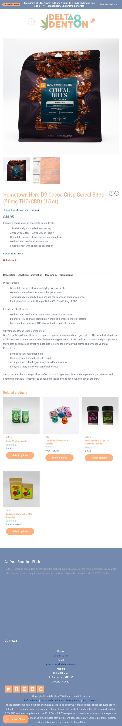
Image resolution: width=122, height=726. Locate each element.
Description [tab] (9, 275)
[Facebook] (16, 689)
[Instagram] (24, 689)
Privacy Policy (73, 700)
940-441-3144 (61, 655)
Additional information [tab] (30, 275)
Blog (84, 700)
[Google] (40, 689)
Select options (20, 455)
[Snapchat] (32, 689)
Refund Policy (31, 700)
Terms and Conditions (52, 700)
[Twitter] (8, 689)
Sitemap (93, 700)
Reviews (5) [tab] (51, 275)
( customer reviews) (27, 210)
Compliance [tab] (66, 275)
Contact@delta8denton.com (61, 664)
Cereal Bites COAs (13, 253)
